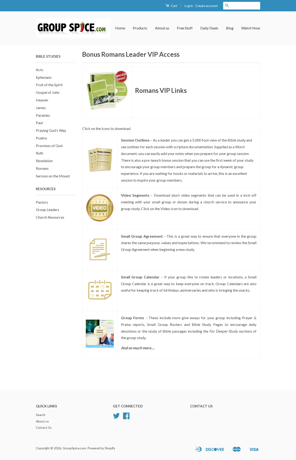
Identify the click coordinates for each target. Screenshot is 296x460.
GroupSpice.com (74, 448)
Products (140, 28)
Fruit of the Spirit (49, 84)
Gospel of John (47, 92)
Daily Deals (209, 28)
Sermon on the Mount (53, 176)
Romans (42, 168)
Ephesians (44, 77)
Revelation (44, 160)
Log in (189, 6)
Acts (39, 69)
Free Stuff (185, 28)
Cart (173, 6)
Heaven (42, 100)
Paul (39, 122)
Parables (43, 115)
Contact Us (44, 427)
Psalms (41, 138)
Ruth (39, 153)
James (41, 107)
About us (162, 28)
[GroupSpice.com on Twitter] (116, 417)
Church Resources (50, 217)
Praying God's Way (51, 130)
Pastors (42, 202)
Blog (230, 28)
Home (120, 28)
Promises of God (49, 145)
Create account (206, 6)
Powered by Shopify (101, 448)
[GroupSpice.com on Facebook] (126, 417)
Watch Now (250, 28)
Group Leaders (47, 209)
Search (40, 415)
